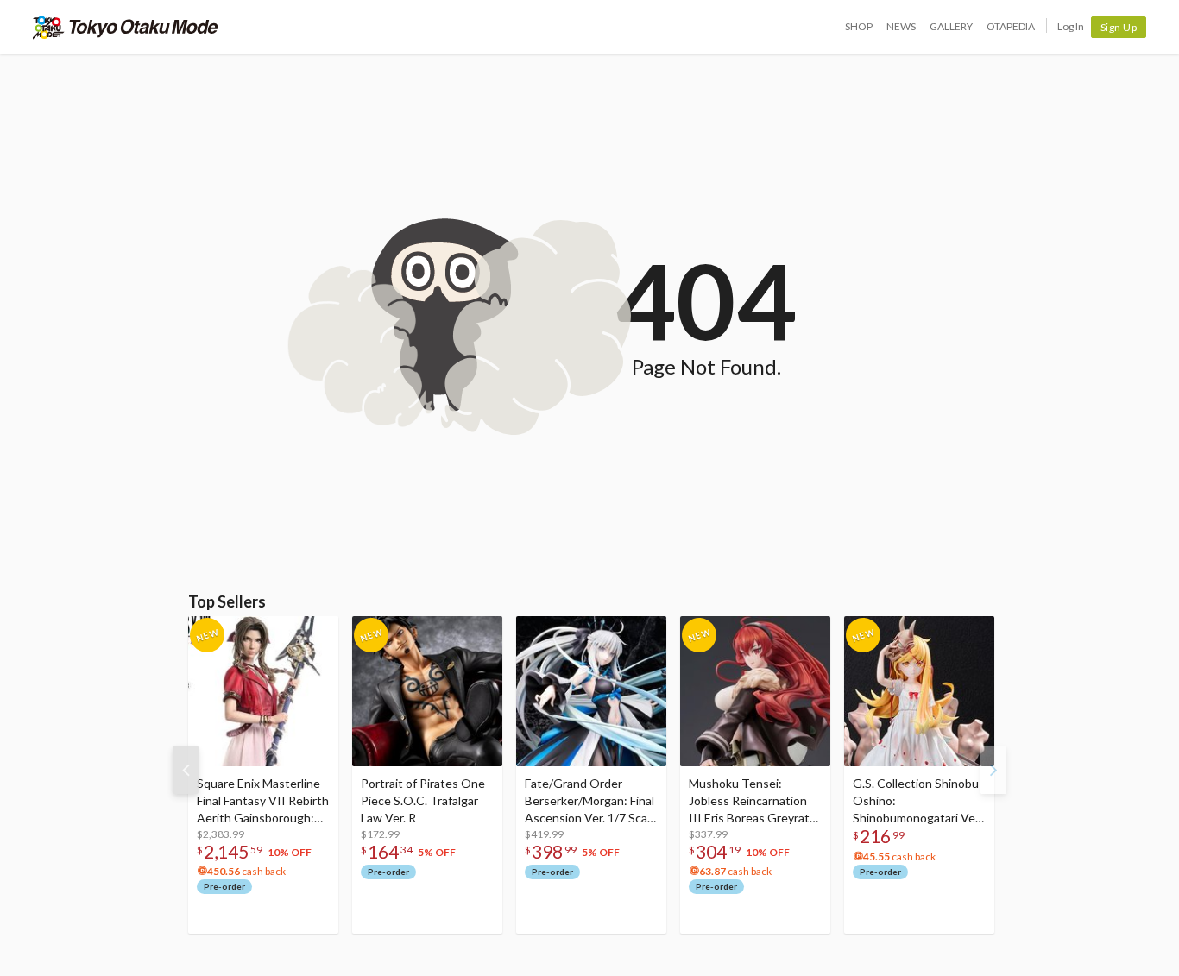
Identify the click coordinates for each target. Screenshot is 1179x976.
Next (993, 770)
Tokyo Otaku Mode (125, 27)
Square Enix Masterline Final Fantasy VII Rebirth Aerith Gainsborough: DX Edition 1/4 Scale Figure (263, 801)
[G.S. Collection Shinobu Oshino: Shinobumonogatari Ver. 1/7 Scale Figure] (919, 691)
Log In (1070, 26)
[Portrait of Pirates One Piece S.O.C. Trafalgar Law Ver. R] (427, 691)
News (901, 26)
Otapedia (1011, 26)
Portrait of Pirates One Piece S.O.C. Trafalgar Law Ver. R (423, 800)
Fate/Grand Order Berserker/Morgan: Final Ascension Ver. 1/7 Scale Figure (591, 801)
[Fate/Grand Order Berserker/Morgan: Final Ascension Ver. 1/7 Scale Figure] (591, 691)
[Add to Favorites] (315, 633)
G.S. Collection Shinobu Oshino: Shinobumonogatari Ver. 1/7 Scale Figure (917, 801)
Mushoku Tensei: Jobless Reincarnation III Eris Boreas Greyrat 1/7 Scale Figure (749, 801)
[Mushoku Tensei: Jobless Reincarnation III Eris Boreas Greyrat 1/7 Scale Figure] (755, 691)
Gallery (951, 26)
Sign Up (1119, 27)
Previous (186, 770)
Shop (859, 26)
